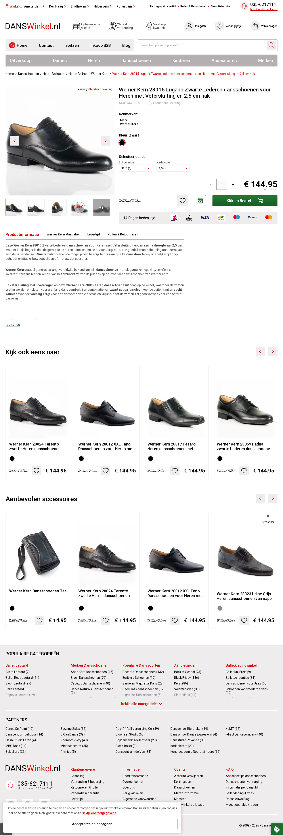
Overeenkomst (132, 781)
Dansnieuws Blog (238, 799)
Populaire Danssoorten (141, 665)
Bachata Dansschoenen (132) (143, 672)
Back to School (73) (187, 672)
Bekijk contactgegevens (99, 813)
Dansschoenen (136, 60)
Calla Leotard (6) (17, 689)
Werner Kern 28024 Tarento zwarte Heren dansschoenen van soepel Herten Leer (35, 446)
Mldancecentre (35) (74, 746)
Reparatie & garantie (85, 793)
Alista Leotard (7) (18, 672)
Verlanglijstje (234, 26)
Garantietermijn (220, 6)
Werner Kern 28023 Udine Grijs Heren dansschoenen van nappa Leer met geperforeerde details (245, 596)
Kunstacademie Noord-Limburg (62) (195, 751)
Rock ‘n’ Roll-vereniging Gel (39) (137, 728)
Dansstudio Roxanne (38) (188, 740)
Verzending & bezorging (87, 781)
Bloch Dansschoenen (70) (88, 677)
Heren (94, 60)
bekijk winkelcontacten (263, 9)
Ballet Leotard (17, 665)
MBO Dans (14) (16, 746)
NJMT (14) (233, 728)
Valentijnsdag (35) (187, 689)
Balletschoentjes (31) (240, 677)
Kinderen (181, 60)
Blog (126, 45)
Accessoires (224, 60)
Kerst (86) (181, 683)
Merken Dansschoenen (89, 665)
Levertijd (93, 234)
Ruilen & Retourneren (193, 6)
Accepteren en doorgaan (92, 824)
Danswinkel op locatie (189, 804)
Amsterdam (32, 6)
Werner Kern (129, 124)
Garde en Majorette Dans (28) (143, 683)
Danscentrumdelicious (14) (24, 734)
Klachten (180, 799)
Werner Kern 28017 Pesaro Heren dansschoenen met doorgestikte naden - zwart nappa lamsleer (171, 446)
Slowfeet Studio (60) (130, 734)
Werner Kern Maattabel (63, 234)
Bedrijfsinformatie (135, 776)
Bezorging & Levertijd (163, 6)
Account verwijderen (188, 776)
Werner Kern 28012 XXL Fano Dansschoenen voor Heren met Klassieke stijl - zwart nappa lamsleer (106, 446)
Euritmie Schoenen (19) (138, 677)
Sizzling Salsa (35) (73, 728)
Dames (60, 60)
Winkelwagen (269, 26)
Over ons (128, 787)
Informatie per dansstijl (242, 787)
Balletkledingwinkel (241, 665)
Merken (265, 60)
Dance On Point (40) (19, 728)
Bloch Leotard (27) (18, 683)
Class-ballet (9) (126, 746)
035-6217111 (263, 4)
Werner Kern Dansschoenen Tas (38, 591)
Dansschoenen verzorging (244, 781)
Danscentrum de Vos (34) (133, 751)
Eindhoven (78, 6)
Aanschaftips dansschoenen (246, 776)
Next (272, 351)
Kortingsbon (182, 781)
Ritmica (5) (68, 751)
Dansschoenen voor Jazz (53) (247, 683)
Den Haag (56, 6)
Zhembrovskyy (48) (74, 740)
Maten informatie (186, 793)
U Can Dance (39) (73, 734)
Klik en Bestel (239, 200)
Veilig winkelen (132, 793)
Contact (46, 45)
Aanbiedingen (185, 665)
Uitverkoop (21, 60)
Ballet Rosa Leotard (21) (22, 677)
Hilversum (101, 6)
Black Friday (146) (186, 677)
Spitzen (72, 45)
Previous (260, 351)
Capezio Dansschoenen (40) (90, 683)
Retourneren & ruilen (85, 787)
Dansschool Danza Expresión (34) (193, 734)
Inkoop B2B (100, 45)
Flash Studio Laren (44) (22, 740)
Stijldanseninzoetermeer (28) (136, 740)
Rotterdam (124, 6)
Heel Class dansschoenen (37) (143, 689)
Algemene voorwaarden (139, 799)
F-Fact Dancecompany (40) (244, 734)
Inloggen (200, 26)
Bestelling (77, 776)
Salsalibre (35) (16, 751)
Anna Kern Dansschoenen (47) (92, 672)
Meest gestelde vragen (242, 804)
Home (22, 45)
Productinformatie (22, 234)
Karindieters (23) (182, 746)
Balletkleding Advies (240, 793)
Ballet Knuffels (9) (238, 672)
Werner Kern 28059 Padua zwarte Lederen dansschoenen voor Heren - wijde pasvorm (244, 446)
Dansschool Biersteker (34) (189, 728)
